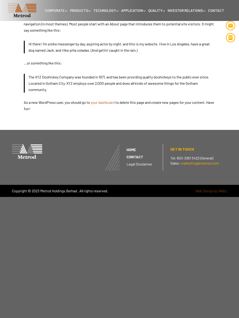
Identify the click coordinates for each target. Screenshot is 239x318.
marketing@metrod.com (200, 163)
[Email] (230, 26)
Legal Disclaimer (139, 164)
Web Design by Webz (211, 191)
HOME (131, 149)
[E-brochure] (230, 38)
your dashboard (103, 102)
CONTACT (135, 157)
